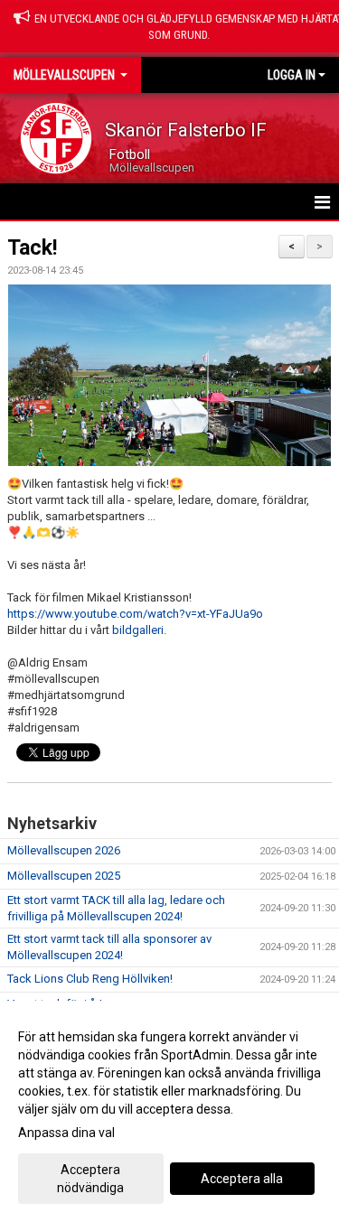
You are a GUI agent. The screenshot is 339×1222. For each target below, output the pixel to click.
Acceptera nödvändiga (90, 1178)
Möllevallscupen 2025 (63, 875)
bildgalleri (138, 630)
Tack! (32, 248)
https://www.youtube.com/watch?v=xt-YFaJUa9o (135, 613)
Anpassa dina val (66, 1132)
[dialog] (169, 1111)
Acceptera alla (242, 1178)
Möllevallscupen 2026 (63, 850)
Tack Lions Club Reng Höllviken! (90, 978)
